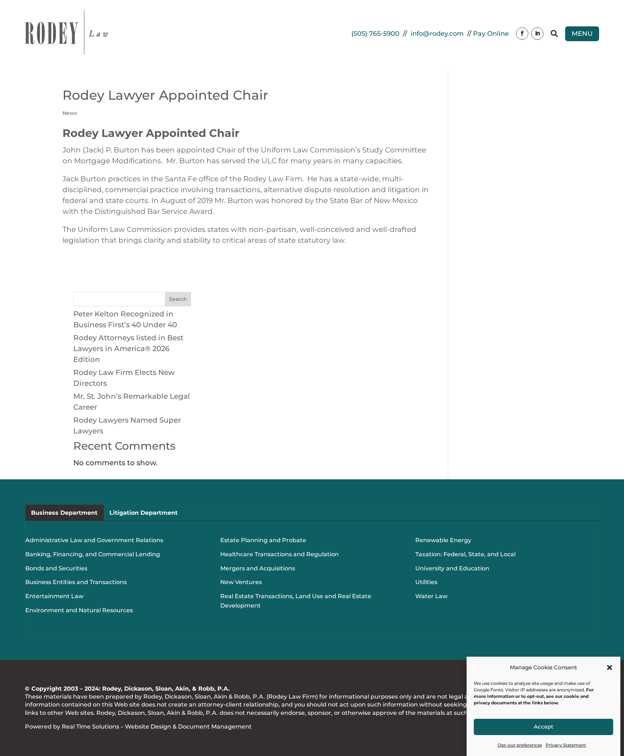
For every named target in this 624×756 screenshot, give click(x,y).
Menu (582, 34)
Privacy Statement (566, 745)
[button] (609, 667)
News (69, 113)
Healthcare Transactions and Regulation (279, 554)
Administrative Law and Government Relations (94, 540)
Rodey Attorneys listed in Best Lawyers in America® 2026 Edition (128, 348)
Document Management (215, 726)
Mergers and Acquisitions (257, 568)
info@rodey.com (437, 34)
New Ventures (241, 582)
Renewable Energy (443, 540)
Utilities (426, 582)
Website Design (148, 726)
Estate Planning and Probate (263, 540)
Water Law (431, 596)
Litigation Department (143, 512)
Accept (543, 726)
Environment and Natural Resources (79, 610)
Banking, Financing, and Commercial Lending (92, 554)
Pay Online (491, 34)
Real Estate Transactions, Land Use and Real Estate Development (295, 601)
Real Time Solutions (90, 726)
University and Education (452, 568)
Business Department (64, 512)
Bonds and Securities (56, 568)
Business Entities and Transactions (76, 582)
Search (178, 299)
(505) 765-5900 (375, 34)
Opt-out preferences (520, 745)
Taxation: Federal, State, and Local (465, 554)
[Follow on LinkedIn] (537, 33)
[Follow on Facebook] (522, 33)
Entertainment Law (54, 596)
